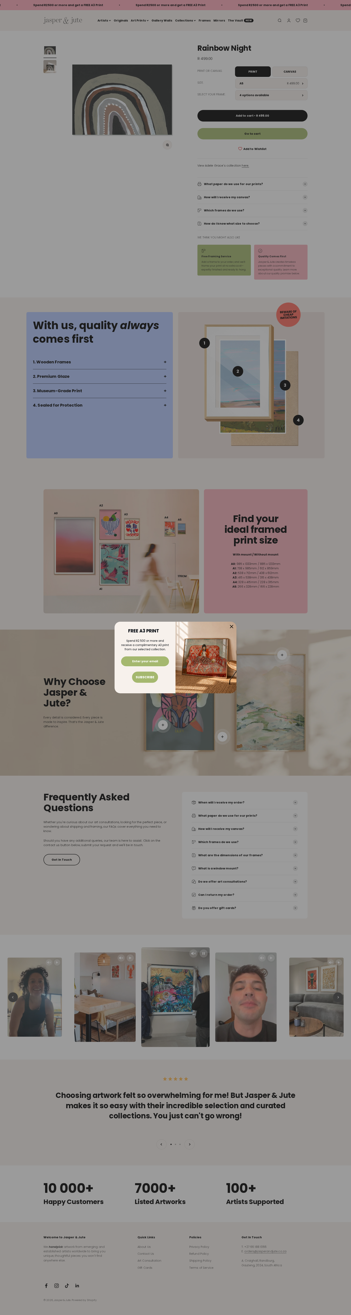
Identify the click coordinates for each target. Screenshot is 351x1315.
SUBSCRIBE (145, 677)
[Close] (231, 626)
